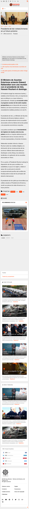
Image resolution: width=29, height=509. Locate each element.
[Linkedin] (1, 1)
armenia (5, 26)
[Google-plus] (15, 1)
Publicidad (4, 494)
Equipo (16, 486)
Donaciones (18, 489)
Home (2, 26)
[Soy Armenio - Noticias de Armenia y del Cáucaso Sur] (14, 6)
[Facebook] (8, 1)
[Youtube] (4, 1)
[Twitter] (10, 1)
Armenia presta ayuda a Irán (10, 64)
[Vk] (18, 1)
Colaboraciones (6, 491)
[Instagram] (12, 1)
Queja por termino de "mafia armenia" (14, 334)
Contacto (4, 489)
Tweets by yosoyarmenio (8, 276)
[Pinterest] (6, 1)
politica (10, 26)
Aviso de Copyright (19, 491)
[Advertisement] (11, 44)
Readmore (15, 301)
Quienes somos (6, 486)
